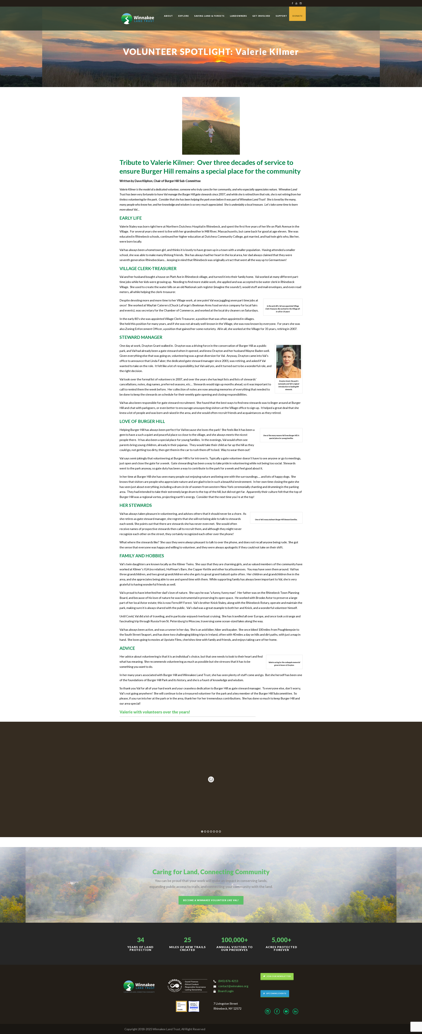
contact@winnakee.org (233, 986)
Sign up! (369, 1009)
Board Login (226, 991)
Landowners (238, 15)
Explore (183, 15)
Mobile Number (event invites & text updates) (356, 985)
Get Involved (261, 15)
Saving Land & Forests (209, 15)
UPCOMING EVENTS (276, 993)
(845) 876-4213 (228, 981)
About (168, 15)
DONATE (297, 15)
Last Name (341, 974)
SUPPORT (281, 15)
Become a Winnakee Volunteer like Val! (211, 900)
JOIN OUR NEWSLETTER (278, 976)
